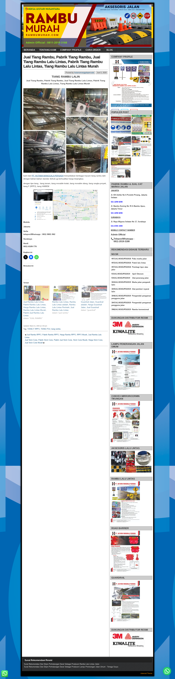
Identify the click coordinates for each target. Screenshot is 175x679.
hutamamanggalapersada (84, 73)
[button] (167, 671)
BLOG (110, 50)
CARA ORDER (93, 50)
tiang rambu (56, 329)
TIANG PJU (45, 329)
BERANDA (29, 50)
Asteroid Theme (146, 673)
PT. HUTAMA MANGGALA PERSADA (47, 176)
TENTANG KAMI (47, 50)
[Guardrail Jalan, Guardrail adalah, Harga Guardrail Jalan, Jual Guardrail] (94, 293)
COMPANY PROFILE (70, 50)
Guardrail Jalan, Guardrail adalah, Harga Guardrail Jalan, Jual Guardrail (92, 304)
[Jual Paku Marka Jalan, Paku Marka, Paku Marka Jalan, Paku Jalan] (121, 167)
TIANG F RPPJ (33, 329)
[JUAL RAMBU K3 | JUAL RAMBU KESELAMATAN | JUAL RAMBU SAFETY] (121, 125)
